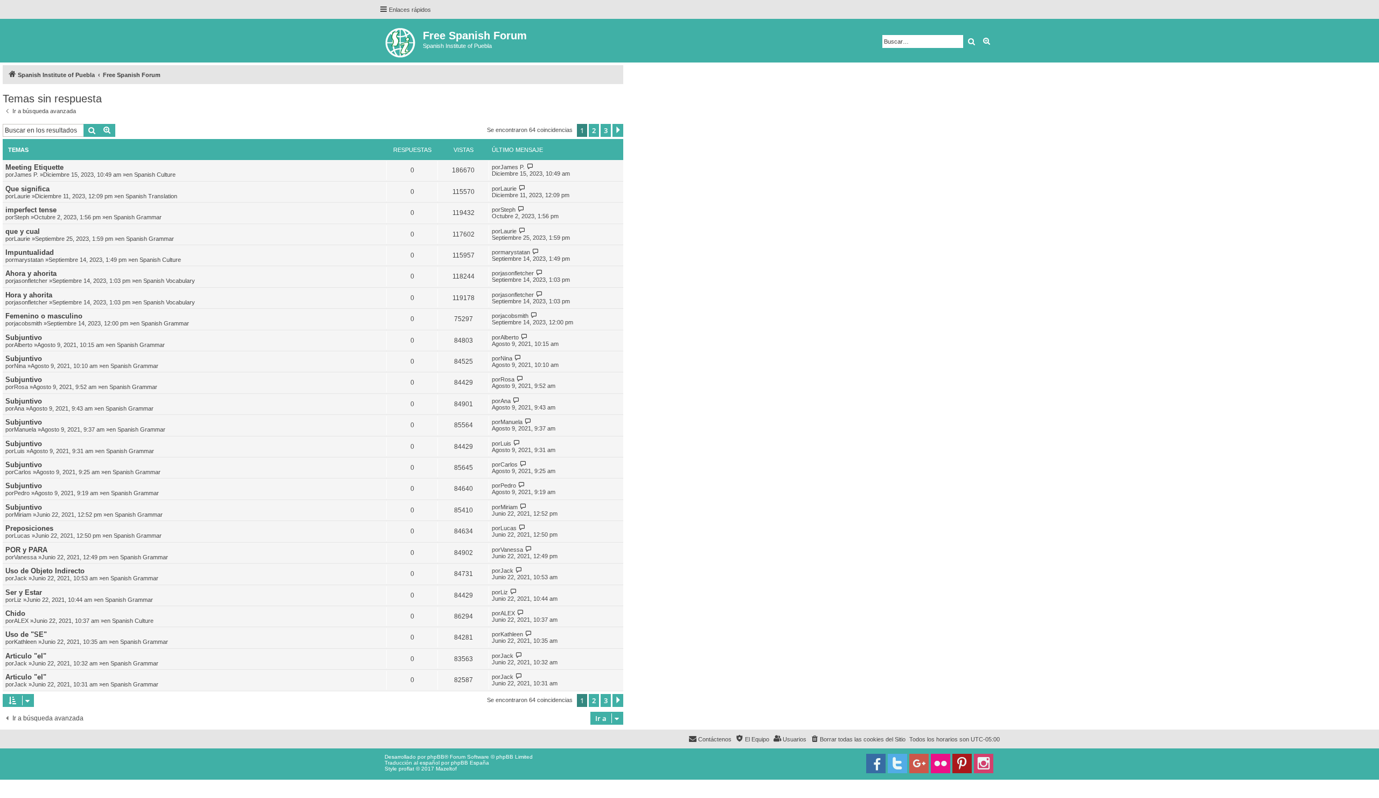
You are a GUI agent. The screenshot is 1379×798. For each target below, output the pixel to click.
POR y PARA (26, 550)
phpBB (435, 757)
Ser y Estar (23, 592)
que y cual (22, 231)
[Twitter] (897, 763)
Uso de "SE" (26, 634)
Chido (15, 613)
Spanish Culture (155, 174)
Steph (21, 217)
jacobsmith (28, 323)
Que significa (27, 189)
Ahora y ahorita (31, 273)
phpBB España (470, 763)
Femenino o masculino (43, 316)
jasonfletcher (30, 280)
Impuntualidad (29, 252)
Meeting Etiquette (34, 167)
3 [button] (606, 130)
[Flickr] (940, 763)
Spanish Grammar (138, 217)
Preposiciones (29, 528)
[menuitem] (858, 739)
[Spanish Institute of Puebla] (401, 41)
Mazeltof (446, 769)
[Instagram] (983, 763)
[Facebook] (876, 763)
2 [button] (594, 130)
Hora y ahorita (28, 295)
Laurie (22, 196)
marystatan (29, 259)
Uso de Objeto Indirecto (45, 571)
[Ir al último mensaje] (530, 166)
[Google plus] (919, 763)
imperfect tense (31, 210)
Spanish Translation (151, 196)
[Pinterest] (962, 763)
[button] (617, 130)
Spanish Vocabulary (169, 280)
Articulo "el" (25, 656)
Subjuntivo (23, 338)
